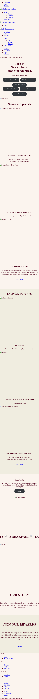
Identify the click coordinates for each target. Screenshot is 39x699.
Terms (5, 695)
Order (5, 25)
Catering (10, 17)
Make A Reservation (11, 80)
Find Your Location (28, 80)
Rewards (6, 6)
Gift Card (10, 15)
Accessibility (7, 693)
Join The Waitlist (19, 85)
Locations (7, 2)
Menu (5, 4)
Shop (5, 666)
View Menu (19, 279)
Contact (10, 14)
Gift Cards (7, 668)
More (5, 12)
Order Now (7, 19)
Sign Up (19, 646)
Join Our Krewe (8, 658)
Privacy (6, 691)
